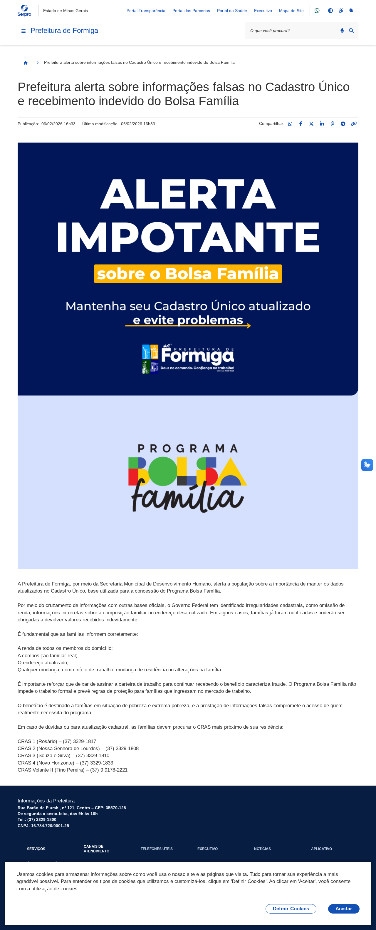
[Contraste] (330, 10)
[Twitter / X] (311, 123)
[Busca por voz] (342, 30)
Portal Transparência (146, 10)
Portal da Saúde (232, 10)
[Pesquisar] (351, 30)
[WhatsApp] (290, 123)
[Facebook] (301, 123)
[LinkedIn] (322, 123)
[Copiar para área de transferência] (353, 123)
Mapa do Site (291, 10)
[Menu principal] (23, 31)
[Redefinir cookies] (351, 10)
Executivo (263, 10)
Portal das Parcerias (191, 10)
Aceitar (343, 908)
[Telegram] (343, 123)
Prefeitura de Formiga (64, 30)
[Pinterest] (332, 123)
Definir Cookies (291, 908)
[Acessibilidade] (340, 10)
